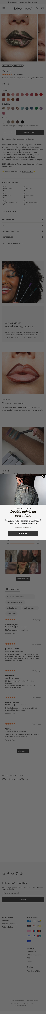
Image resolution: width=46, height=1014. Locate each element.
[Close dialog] (43, 476)
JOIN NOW (23, 533)
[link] (23, 489)
